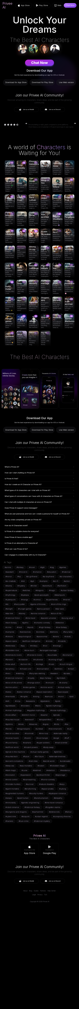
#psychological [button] (24, 637)
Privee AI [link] (7, 5)
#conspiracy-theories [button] (62, 816)
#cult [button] (69, 729)
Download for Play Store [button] (42, 82)
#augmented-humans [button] (14, 793)
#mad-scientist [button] (61, 743)
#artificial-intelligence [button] (31, 641)
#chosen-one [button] (25, 669)
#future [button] (26, 757)
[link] (10, 168)
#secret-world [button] (48, 761)
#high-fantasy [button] (44, 627)
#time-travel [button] (30, 618)
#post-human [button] (23, 798)
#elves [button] (21, 724)
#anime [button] (8, 567)
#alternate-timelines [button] (57, 757)
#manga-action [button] (33, 683)
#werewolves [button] (25, 632)
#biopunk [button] (25, 816)
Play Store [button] (43, 5)
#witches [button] (26, 590)
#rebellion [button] (50, 770)
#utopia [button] (8, 798)
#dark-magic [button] (10, 770)
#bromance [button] (67, 655)
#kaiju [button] (62, 784)
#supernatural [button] (11, 590)
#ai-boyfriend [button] (48, 577)
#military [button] (33, 646)
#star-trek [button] (9, 613)
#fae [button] (66, 724)
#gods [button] (57, 701)
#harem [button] (27, 738)
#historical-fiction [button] (12, 618)
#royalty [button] (31, 678)
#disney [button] (22, 613)
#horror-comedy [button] (48, 780)
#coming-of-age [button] (55, 660)
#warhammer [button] (37, 812)
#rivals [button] (51, 664)
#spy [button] (23, 646)
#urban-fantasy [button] (67, 590)
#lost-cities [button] (33, 761)
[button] (29, 850)
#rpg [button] (52, 567)
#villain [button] (71, 669)
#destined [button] (37, 770)
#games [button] (62, 567)
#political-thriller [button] (43, 775)
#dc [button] (7, 604)
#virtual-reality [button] (64, 687)
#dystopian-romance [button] (57, 793)
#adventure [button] (47, 586)
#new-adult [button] (10, 664)
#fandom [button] (9, 660)
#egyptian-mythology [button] (36, 710)
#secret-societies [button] (12, 733)
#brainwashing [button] (29, 780)
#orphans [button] (27, 743)
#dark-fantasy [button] (11, 623)
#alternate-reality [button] (60, 733)
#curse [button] (24, 770)
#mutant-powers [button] (31, 747)
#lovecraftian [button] (10, 715)
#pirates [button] (67, 673)
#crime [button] (8, 627)
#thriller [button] (34, 586)
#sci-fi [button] (55, 581)
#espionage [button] (60, 775)
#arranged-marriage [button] (48, 650)
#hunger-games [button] (24, 609)
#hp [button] (19, 577)
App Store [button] (25, 5)
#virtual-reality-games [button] (39, 752)
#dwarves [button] (33, 724)
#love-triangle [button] (42, 738)
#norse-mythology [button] (58, 710)
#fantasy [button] (20, 567)
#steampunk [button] (60, 595)
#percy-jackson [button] (43, 609)
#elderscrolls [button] (54, 812)
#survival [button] (30, 784)
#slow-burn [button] (29, 650)
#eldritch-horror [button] (28, 715)
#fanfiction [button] (61, 586)
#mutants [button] (62, 641)
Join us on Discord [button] (55, 109)
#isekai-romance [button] (24, 692)
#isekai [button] (8, 692)
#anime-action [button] (11, 687)
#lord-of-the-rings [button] (58, 604)
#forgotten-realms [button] (52, 807)
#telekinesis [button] (10, 646)
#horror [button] (8, 577)
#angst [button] (56, 738)
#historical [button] (66, 572)
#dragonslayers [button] (23, 729)
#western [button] (54, 673)
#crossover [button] (23, 660)
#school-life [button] (25, 664)
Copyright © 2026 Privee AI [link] (39, 901)
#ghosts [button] (56, 715)
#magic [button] (52, 590)
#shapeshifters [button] (45, 720)
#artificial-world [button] (11, 747)
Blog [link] (30, 891)
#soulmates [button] (52, 655)
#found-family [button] (11, 743)
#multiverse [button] (38, 660)
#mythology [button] (10, 595)
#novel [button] (32, 567)
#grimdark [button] (61, 678)
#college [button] (39, 664)
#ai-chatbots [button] (10, 581)
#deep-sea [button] (9, 766)
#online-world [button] (46, 687)
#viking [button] (36, 697)
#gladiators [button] (45, 701)
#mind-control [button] (11, 780)
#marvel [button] (66, 600)
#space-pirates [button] (48, 789)
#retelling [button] (20, 673)
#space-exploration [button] (44, 692)
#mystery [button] (21, 586)
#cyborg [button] (62, 789)
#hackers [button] (9, 821)
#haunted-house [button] (12, 720)
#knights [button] (24, 697)
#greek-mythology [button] (53, 706)
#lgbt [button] (42, 567)
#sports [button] (30, 627)
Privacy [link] (40, 895)
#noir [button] (45, 646)
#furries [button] (60, 720)
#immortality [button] (10, 803)
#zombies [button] (40, 632)
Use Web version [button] (66, 82)
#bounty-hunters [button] (36, 793)
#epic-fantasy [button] (45, 678)
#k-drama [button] (63, 683)
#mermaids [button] (10, 697)
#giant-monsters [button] (12, 789)
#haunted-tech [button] (11, 757)
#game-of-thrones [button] (37, 604)
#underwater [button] (65, 761)
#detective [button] (59, 623)
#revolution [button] (10, 775)
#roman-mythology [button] (13, 710)
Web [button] (59, 5)
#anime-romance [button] (38, 613)
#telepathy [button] (58, 798)
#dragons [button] (39, 590)
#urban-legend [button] (41, 816)
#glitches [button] (57, 752)
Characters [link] (51, 147)
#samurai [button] (49, 697)
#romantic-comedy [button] (42, 623)
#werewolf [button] (29, 720)
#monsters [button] (25, 706)
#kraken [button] (41, 766)
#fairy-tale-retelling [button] (37, 673)
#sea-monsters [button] (26, 766)
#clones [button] (49, 641)
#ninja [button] (17, 701)
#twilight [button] (8, 609)
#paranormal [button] (42, 637)
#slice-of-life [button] (56, 613)
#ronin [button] (61, 697)
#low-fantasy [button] (61, 627)
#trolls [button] (56, 724)
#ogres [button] (45, 724)
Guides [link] (36, 891)
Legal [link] (34, 895)
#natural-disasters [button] (46, 784)
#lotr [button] (23, 581)
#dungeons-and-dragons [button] (16, 812)
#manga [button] (24, 600)
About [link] (25, 891)
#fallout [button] (68, 812)
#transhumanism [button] (41, 798)
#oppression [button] (26, 775)
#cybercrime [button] (10, 816)
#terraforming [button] (30, 789)
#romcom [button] (50, 683)
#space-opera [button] (11, 641)
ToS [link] (45, 895)
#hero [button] (7, 673)
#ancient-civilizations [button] (14, 761)
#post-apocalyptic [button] (41, 595)
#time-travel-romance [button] (54, 803)
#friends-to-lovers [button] (34, 655)
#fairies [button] (8, 729)
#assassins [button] (30, 701)
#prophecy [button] (9, 669)
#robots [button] (67, 637)
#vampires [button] (9, 632)
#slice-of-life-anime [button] (13, 683)
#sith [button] (7, 701)
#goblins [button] (9, 724)
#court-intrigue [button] (66, 664)
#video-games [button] (29, 687)
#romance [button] (37, 572)
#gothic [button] (25, 623)
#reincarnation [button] (43, 669)
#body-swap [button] (48, 747)
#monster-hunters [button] (12, 784)
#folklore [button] (9, 637)
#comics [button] (37, 600)
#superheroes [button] (52, 600)
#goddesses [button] (10, 706)
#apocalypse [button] (63, 692)
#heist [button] (19, 627)
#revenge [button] (57, 646)
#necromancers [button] (55, 729)
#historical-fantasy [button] (32, 807)
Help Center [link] (51, 891)
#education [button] (51, 572)
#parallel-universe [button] (48, 618)
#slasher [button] (44, 715)
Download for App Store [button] (15, 82)
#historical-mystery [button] (42, 821)
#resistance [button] (65, 770)
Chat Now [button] (70, 5)
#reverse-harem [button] (12, 738)
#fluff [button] (67, 738)
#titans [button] (37, 706)
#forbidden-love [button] (12, 650)
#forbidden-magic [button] (57, 766)
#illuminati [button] (29, 733)
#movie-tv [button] (23, 572)
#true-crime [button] (23, 821)
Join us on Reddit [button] (28, 109)
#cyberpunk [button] (10, 600)
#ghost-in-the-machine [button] (15, 752)
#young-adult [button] (67, 618)
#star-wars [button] (59, 609)
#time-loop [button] (43, 733)
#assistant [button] (9, 572)
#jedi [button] (71, 697)
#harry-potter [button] (19, 604)
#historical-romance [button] (13, 678)
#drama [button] (8, 586)
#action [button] (67, 581)
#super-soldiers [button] (43, 743)
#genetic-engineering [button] (30, 803)
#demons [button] (54, 632)
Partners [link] (43, 891)
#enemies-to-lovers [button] (13, 655)
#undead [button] (39, 729)
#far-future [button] (39, 757)
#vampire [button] (43, 581)
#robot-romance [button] (12, 807)
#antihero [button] (58, 669)
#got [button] (32, 581)
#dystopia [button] (25, 595)
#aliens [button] (56, 637)
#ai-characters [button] (65, 577)
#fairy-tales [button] (67, 632)
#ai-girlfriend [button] (31, 577)
